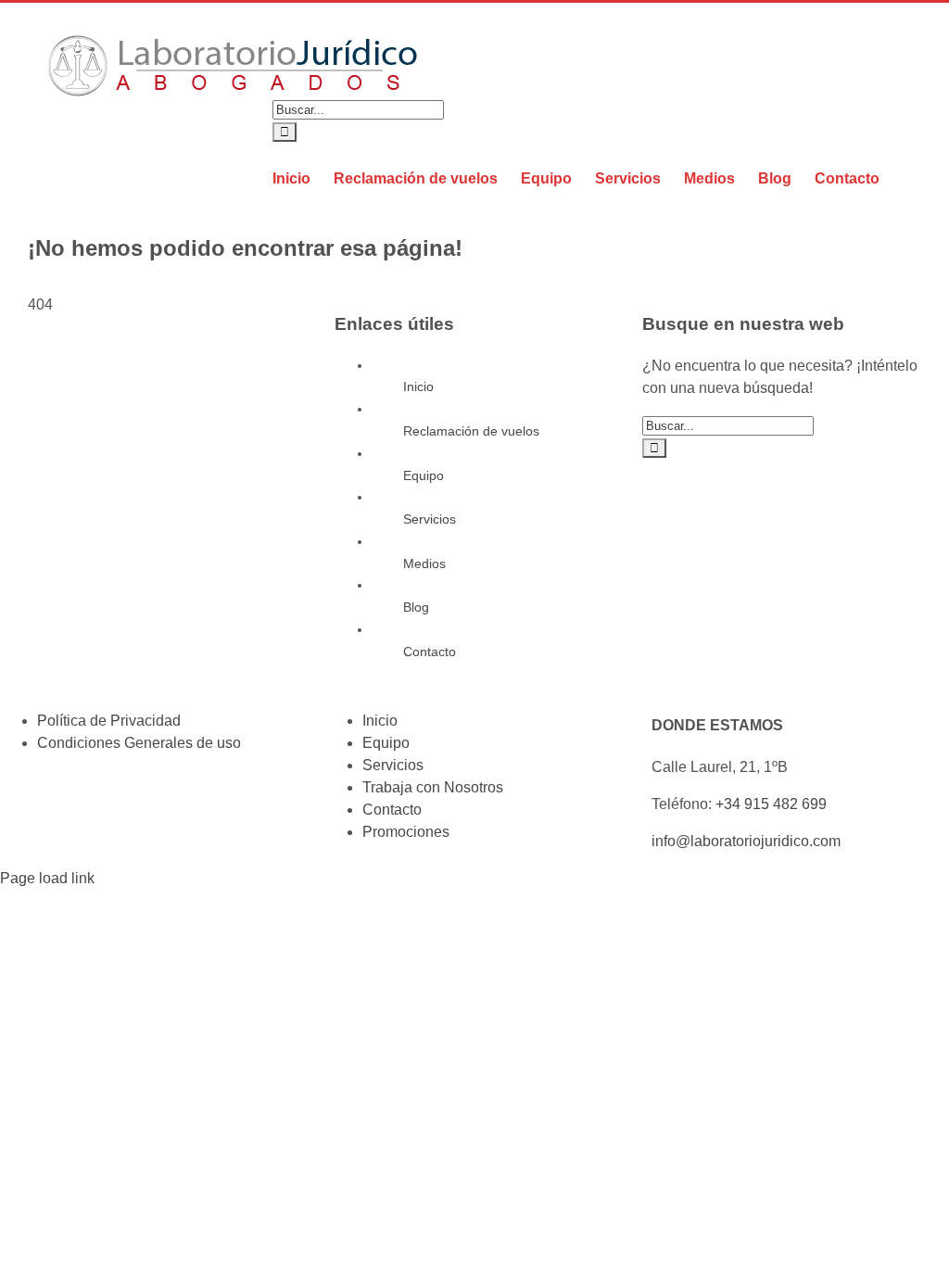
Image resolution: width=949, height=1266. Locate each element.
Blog (416, 607)
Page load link (47, 878)
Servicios (429, 519)
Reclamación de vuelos (471, 431)
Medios (424, 563)
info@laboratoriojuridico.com (746, 841)
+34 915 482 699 (771, 804)
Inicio (418, 386)
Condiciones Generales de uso (139, 743)
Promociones (405, 832)
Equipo (423, 475)
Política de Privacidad (109, 720)
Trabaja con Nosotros (432, 787)
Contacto (429, 651)
